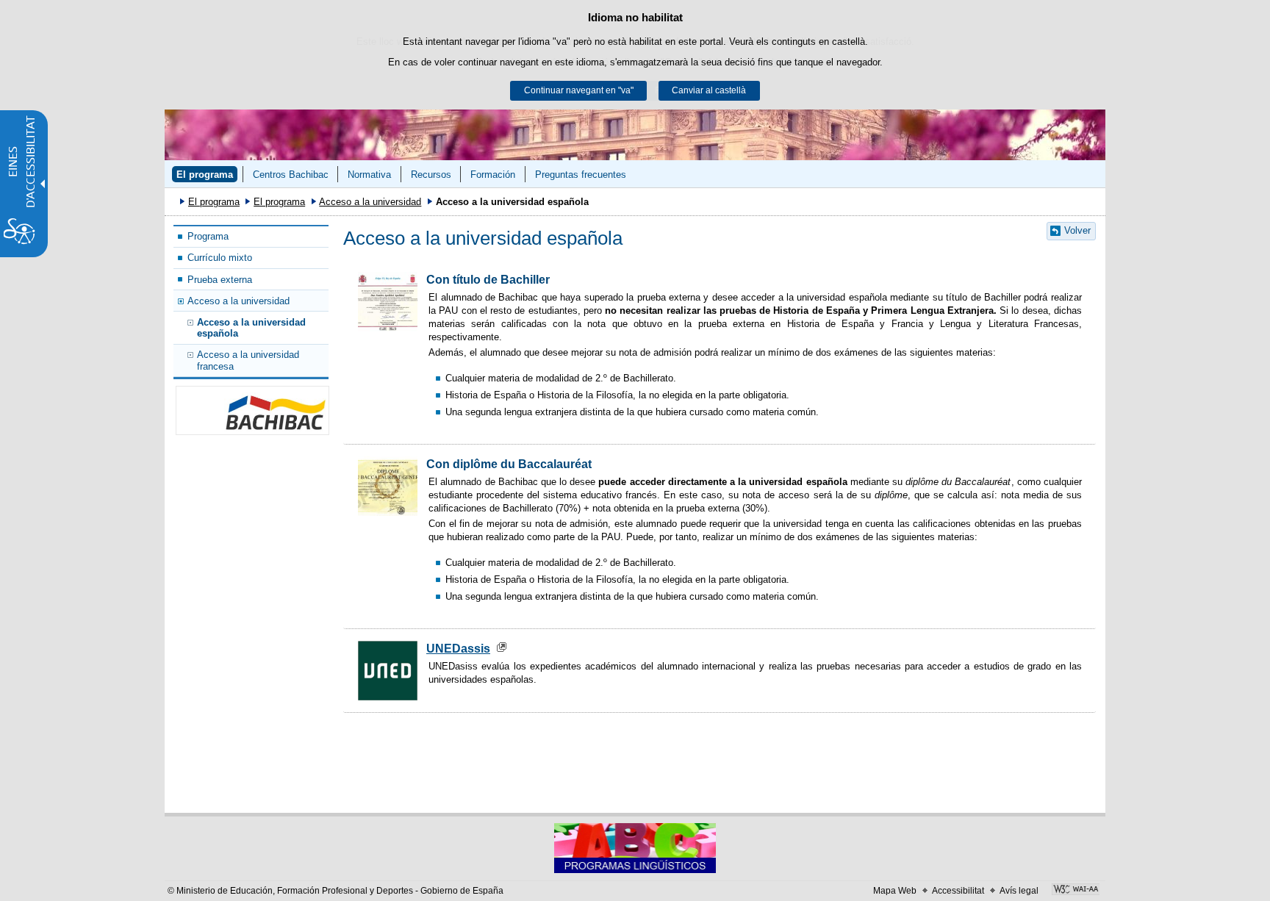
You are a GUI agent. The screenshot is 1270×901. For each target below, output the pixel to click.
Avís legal (1019, 891)
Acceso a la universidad (370, 201)
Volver (1077, 230)
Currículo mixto (219, 257)
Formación (492, 174)
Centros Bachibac (291, 174)
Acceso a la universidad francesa (248, 360)
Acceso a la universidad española (251, 328)
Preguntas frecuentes (580, 174)
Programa (208, 236)
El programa (204, 174)
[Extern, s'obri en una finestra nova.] (1075, 890)
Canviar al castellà (709, 90)
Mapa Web (894, 891)
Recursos (431, 174)
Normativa (369, 174)
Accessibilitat (958, 891)
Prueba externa (219, 279)
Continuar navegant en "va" (579, 90)
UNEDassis (458, 648)
